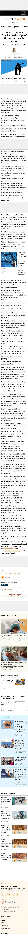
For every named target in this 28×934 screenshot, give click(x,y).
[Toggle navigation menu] (2, 13)
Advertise (3, 930)
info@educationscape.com (9, 911)
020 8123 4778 (7, 909)
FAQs (2, 922)
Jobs (9, 27)
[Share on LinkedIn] (14, 573)
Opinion (16, 27)
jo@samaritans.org (9, 549)
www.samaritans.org (12, 551)
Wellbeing (4, 584)
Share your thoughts (14, 595)
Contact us (4, 919)
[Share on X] (10, 573)
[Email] (17, 894)
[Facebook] (6, 894)
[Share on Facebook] (6, 573)
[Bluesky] (9, 894)
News (3, 27)
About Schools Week (6, 928)
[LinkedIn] (13, 894)
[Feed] (2, 894)
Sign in (23, 13)
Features (25, 27)
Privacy (3, 920)
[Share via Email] (18, 573)
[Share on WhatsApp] (2, 573)
